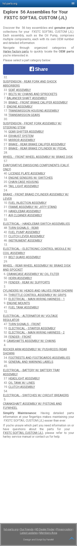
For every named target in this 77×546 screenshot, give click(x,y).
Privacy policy (64, 529)
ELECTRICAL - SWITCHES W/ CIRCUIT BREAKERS (36, 395)
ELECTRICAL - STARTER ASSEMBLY (32, 328)
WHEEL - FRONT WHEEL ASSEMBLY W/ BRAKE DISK (38, 157)
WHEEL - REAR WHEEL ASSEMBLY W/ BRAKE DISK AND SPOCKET (37, 268)
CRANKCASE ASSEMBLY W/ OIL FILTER (33, 274)
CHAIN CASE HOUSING (23, 182)
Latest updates (29, 532)
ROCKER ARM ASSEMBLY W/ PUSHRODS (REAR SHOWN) (35, 351)
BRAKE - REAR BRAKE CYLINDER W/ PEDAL (37, 148)
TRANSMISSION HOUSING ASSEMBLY (33, 110)
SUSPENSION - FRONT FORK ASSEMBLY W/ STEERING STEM (32, 125)
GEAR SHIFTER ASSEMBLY (26, 131)
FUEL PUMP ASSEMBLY (24, 232)
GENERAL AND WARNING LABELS (30, 362)
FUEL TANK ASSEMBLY (23, 307)
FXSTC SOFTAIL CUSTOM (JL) (23, 433)
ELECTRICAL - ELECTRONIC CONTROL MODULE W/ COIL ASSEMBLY (37, 251)
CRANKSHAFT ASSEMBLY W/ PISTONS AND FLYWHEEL (32, 406)
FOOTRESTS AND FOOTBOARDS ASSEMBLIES (39, 358)
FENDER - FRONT (19, 337)
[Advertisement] (38, 478)
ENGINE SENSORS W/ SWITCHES (30, 178)
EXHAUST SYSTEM (20, 136)
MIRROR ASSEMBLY (21, 140)
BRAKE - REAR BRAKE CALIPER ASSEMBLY (37, 144)
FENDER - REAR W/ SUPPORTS (29, 282)
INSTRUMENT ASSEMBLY (25, 240)
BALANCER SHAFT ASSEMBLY (27, 98)
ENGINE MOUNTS (18, 303)
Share (41, 69)
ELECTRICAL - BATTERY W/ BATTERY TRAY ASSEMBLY (31, 372)
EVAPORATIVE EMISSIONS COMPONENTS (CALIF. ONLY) (36, 167)
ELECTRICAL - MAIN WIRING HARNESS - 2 (36, 332)
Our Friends (26, 529)
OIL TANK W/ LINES (21, 383)
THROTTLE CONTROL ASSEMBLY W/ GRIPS (37, 295)
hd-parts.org (11, 529)
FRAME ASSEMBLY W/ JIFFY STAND (32, 207)
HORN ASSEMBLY (20, 278)
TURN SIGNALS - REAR (23, 228)
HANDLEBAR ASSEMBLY (24, 211)
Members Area (48, 532)
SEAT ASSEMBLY (19, 90)
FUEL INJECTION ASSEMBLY (27, 203)
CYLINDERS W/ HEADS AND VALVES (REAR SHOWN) (38, 290)
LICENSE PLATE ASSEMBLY (26, 173)
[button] (38, 3)
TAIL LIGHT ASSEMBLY (23, 186)
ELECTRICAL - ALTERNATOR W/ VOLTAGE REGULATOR (30, 318)
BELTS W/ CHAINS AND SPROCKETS (32, 94)
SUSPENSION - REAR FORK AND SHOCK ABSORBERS (30, 83)
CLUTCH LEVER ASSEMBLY (26, 236)
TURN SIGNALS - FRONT (24, 324)
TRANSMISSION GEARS (24, 115)
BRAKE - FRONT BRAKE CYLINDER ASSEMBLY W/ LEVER (36, 196)
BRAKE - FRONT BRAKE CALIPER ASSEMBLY (38, 102)
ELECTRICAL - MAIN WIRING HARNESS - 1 (36, 299)
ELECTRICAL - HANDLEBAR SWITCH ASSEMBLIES (36, 224)
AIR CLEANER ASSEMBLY (25, 215)
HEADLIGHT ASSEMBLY (24, 378)
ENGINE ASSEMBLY (20, 106)
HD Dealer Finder (45, 529)
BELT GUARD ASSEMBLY (24, 257)
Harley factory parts (16, 51)
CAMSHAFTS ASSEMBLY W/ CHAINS (31, 341)
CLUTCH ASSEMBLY (21, 387)
